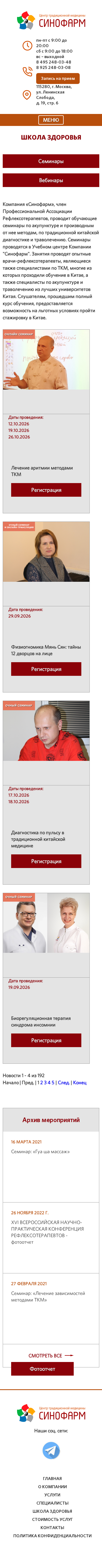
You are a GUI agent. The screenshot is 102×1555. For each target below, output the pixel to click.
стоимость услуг (52, 1519)
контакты (52, 1527)
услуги (52, 1495)
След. (64, 1082)
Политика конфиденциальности (52, 1536)
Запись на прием (58, 78)
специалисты (52, 1503)
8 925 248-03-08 (53, 67)
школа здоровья (52, 1511)
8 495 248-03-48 (53, 62)
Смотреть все (45, 1355)
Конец (79, 1082)
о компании (52, 1487)
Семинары (51, 161)
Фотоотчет (42, 1368)
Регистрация (46, 489)
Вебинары (51, 180)
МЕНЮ (51, 119)
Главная (52, 1478)
